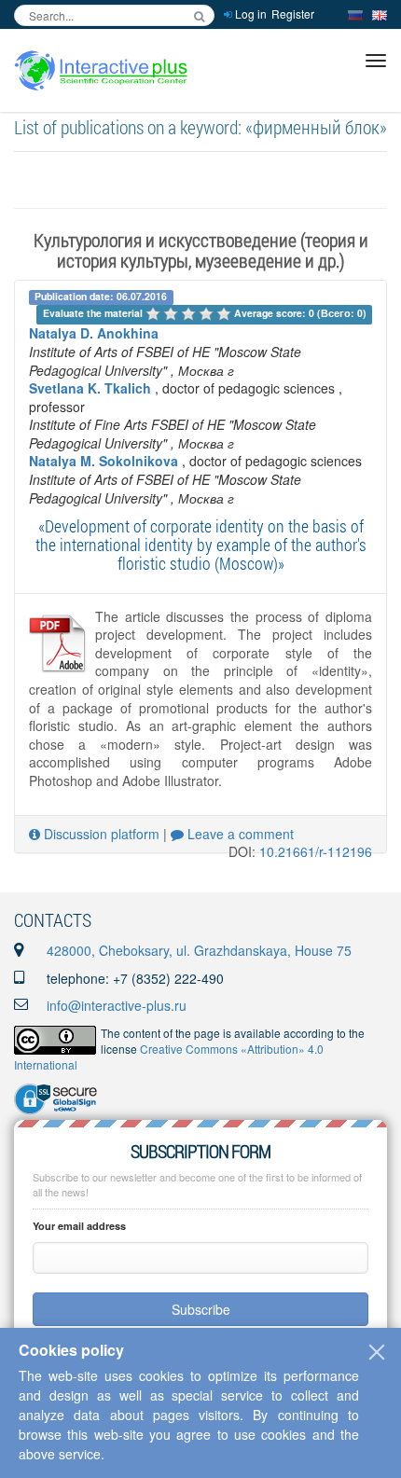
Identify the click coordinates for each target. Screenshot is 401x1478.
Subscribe (201, 1309)
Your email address (79, 1226)
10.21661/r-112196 (315, 851)
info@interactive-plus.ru (117, 1005)
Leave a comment (239, 833)
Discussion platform (99, 833)
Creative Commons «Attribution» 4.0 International (169, 1056)
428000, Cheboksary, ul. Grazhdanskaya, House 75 (199, 950)
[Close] (377, 1352)
